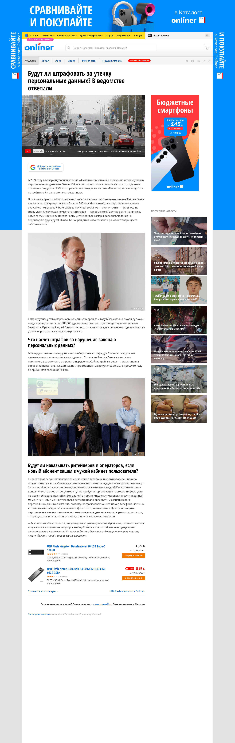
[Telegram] (186, 61)
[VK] (198, 61)
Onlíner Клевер (161, 35)
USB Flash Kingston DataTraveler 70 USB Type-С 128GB (76, 548)
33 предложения (133, 555)
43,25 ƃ (140, 546)
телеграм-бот (102, 604)
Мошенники (57, 614)
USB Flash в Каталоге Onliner (127, 591)
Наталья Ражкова (94, 151)
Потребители (71, 614)
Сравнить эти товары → (43, 591)
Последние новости (39, 614)
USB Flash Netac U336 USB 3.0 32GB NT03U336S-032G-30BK (76, 571)
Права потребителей (90, 614)
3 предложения (133, 577)
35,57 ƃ (140, 568)
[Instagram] (192, 61)
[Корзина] (207, 48)
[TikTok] (204, 61)
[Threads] (209, 61)
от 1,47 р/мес (137, 550)
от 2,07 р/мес (137, 572)
